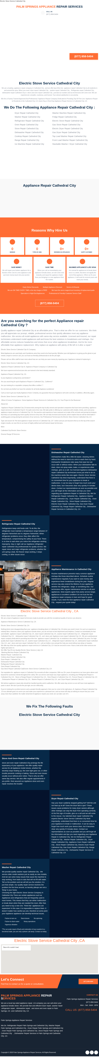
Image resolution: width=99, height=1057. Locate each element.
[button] (32, 1017)
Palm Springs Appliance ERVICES (26, 997)
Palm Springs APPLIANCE (49, 6)
